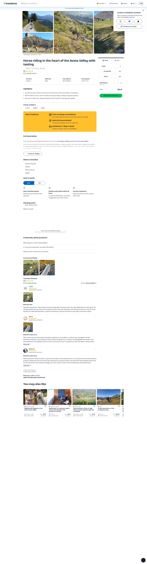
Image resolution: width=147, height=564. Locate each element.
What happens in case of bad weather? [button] (35, 243)
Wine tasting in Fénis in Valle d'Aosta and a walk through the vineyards (83, 409)
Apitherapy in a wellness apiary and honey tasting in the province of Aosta (59, 409)
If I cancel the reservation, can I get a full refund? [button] (38, 247)
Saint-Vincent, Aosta (35, 68)
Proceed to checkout (111, 95)
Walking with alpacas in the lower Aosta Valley (33, 409)
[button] (143, 560)
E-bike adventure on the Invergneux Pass (106, 409)
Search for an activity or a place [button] (31, 3)
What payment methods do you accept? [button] (35, 251)
